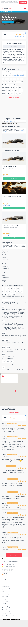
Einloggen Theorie (14, 97)
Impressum (4, 589)
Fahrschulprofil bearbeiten (18, 75)
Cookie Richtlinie (5, 596)
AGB (3, 591)
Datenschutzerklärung (6, 594)
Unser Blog (4, 600)
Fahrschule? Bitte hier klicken (6, 11)
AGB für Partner (5, 593)
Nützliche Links (6, 604)
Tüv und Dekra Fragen (8, 615)
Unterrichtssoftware (7, 612)
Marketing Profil (6, 608)
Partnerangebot (6, 606)
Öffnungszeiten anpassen (8, 247)
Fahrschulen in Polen (9, 564)
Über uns (4, 578)
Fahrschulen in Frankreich (11, 561)
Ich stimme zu (23, 2)
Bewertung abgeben (19, 36)
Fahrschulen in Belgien (10, 566)
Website (4, 380)
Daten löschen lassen (6, 586)
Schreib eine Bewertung (14, 555)
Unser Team (5, 580)
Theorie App (5, 610)
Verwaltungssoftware (7, 614)
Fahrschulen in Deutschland (11, 559)
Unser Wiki (5, 602)
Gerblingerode (6, 14)
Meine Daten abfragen (6, 588)
